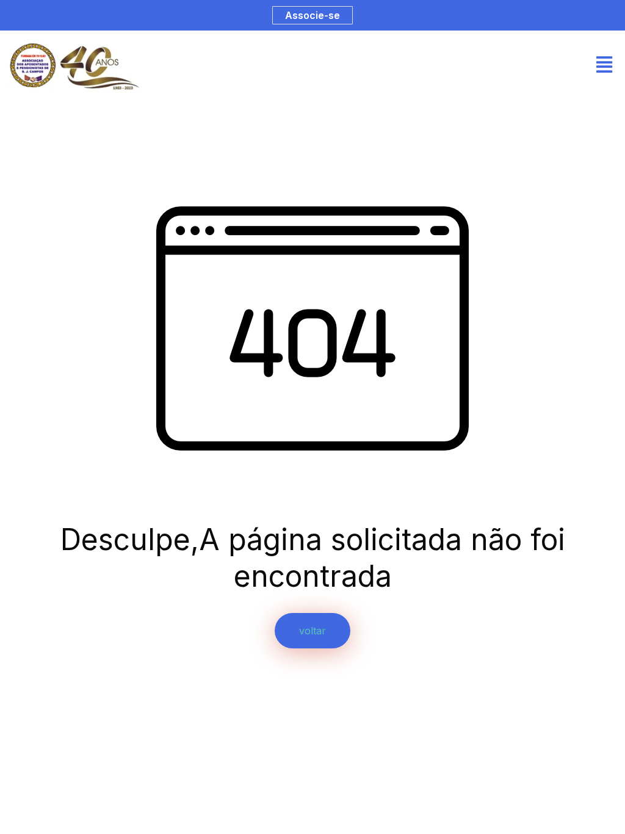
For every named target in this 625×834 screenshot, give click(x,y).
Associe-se (312, 15)
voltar (312, 631)
